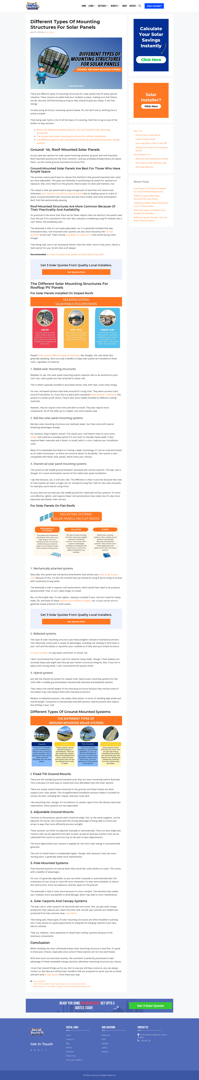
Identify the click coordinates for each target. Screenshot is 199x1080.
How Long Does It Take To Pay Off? (151, 143)
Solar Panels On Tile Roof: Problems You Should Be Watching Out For (62, 986)
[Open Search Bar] (139, 6)
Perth (104, 1039)
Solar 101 (138, 131)
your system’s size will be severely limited (62, 193)
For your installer (39, 652)
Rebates (114, 5)
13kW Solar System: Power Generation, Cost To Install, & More (59, 984)
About (124, 5)
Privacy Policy (71, 1056)
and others (71, 913)
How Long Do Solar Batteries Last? (151, 162)
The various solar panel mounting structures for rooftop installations (71, 136)
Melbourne (106, 1035)
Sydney (104, 1048)
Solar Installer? (154, 6)
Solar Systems (39, 981)
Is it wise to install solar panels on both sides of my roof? (75, 254)
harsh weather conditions (103, 394)
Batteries (102, 5)
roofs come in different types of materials (58, 355)
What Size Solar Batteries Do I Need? (152, 158)
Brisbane (105, 1052)
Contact (132, 5)
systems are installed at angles (75, 600)
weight (33, 437)
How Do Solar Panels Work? (148, 135)
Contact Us (70, 1039)
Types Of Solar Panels (145, 139)
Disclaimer (70, 1052)
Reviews (69, 1048)
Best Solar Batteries (144, 167)
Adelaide (105, 1043)
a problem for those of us (79, 234)
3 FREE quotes (52, 974)
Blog (67, 1043)
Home (84, 5)
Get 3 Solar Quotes (150, 1006)
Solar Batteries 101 (142, 154)
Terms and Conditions (74, 1060)
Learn (90, 5)
